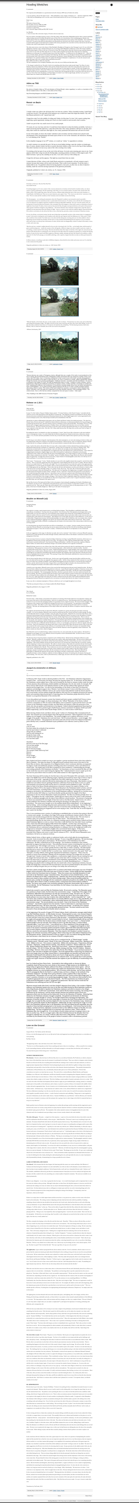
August (100, 103)
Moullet (62, 78)
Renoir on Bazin (33, 102)
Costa (58, 78)
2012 (98, 90)
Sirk (97, 76)
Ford (62, 249)
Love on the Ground (35, 1025)
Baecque (55, 1020)
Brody (54, 97)
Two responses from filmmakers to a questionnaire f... (103, 95)
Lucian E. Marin (72, 1500)
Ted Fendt (100, 27)
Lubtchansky (56, 364)
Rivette (62, 1490)
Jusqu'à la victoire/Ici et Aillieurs (41, 668)
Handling (62, 397)
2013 (98, 88)
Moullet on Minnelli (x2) (37, 499)
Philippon (98, 67)
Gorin (63, 1020)
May (99, 110)
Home (59, 1495)
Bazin (54, 174)
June (99, 108)
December (101, 92)
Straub (60, 364)
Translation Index (100, 21)
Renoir (57, 174)
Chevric (59, 1490)
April (99, 112)
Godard (58, 97)
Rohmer (55, 493)
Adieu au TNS (32, 83)
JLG (61, 97)
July (99, 105)
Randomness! (87, 1500)
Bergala (98, 40)
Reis (65, 397)
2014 (98, 86)
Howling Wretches (37, 4)
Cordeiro (57, 397)
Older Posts (30, 1495)
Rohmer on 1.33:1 (34, 403)
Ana (28, 369)
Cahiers (54, 78)
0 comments (29, 9)
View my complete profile (102, 29)
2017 (98, 84)
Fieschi (58, 249)
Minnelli (54, 662)
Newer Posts (88, 1495)
